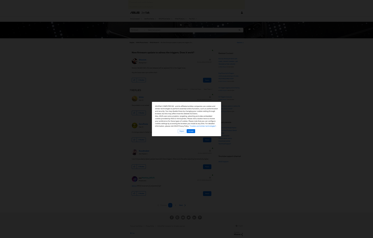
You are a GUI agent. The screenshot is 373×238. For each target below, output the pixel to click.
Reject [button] (182, 131)
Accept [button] (190, 131)
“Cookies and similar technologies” (203, 126)
